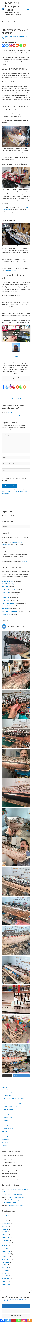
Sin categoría (5, 1142)
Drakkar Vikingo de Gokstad (11, 1106)
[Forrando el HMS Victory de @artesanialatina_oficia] (16, 970)
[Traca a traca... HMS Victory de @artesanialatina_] (16, 1058)
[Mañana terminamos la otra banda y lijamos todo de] (16, 851)
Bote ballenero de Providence (10, 611)
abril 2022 (4, 1232)
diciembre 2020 (6, 1251)
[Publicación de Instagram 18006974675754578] (16, 999)
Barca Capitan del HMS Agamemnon (14, 1098)
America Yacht (6, 597)
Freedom (4, 595)
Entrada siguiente (16, 398)
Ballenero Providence (10, 1095)
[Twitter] (7, 45)
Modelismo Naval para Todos (12, 6)
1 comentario (5, 36)
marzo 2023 (5, 1215)
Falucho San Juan (7, 614)
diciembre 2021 (6, 1237)
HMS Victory (7, 1114)
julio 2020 (4, 1265)
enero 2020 (5, 1281)
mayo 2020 (5, 1270)
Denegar (16, 1311)
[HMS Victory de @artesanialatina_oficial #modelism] (16, 674)
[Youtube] (13, 378)
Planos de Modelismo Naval (15, 1194)
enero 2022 (5, 1234)
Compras (12, 36)
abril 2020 (4, 1273)
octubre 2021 (5, 1240)
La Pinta (6, 1120)
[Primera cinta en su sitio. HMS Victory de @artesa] (16, 822)
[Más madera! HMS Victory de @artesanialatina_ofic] (16, 940)
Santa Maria (5, 592)
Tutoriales (4, 1145)
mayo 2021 (5, 1245)
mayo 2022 (5, 1229)
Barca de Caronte (9, 1101)
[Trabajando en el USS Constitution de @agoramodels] (16, 1029)
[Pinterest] (13, 45)
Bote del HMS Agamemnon (9, 603)
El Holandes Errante (7, 581)
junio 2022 (5, 1226)
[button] (29, 1292)
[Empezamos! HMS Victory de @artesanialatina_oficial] (16, 792)
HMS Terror (5, 586)
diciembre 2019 (6, 1284)
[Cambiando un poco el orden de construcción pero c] (16, 704)
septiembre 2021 (6, 1243)
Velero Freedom (8, 1128)
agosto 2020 (5, 1262)
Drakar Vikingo (6, 608)
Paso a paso (5, 1139)
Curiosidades (5, 1131)
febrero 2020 (5, 1278)
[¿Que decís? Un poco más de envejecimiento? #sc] (16, 645)
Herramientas (20, 36)
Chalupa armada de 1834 (9, 589)
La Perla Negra (6, 600)
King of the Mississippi (8, 584)
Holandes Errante (11, 270)
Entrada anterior (16, 394)
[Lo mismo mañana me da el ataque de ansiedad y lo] (16, 911)
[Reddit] (17, 45)
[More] (24, 45)
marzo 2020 (5, 1276)
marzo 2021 (5, 1248)
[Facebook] (3, 45)
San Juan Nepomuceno (10, 1123)
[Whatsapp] (20, 45)
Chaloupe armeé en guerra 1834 (13, 1103)
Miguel (4, 1194)
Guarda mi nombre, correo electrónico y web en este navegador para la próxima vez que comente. (15, 478)
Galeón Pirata (7, 1112)
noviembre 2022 (6, 1223)
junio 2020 (5, 1267)
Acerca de (24, 561)
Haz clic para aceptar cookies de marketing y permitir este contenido (16, 333)
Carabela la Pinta (6, 606)
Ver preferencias (16, 1315)
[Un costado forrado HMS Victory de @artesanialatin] (16, 763)
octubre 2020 (5, 1256)
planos (20, 542)
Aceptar (16, 1306)
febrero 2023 (5, 1218)
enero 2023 (5, 1221)
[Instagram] (10, 45)
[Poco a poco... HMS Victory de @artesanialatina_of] (16, 881)
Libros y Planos (6, 1136)
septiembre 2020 (6, 1259)
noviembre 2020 (6, 1254)
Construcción (5, 1090)
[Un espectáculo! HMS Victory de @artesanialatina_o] (16, 733)
